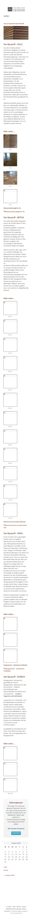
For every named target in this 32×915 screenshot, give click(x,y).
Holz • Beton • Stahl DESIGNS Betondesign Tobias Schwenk (15, 909)
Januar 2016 (10, 875)
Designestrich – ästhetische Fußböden (15, 665)
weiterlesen (16, 833)
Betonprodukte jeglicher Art (12, 208)
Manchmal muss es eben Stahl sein (15, 522)
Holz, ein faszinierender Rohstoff (14, 24)
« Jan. (5, 867)
